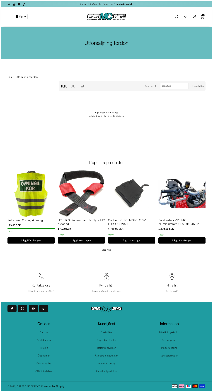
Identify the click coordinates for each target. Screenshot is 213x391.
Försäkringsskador (169, 332)
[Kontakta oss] (186, 17)
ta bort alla (118, 116)
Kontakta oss (41, 285)
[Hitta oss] (194, 17)
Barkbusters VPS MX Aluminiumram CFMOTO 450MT (179, 222)
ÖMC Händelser (43, 371)
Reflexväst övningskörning (25, 220)
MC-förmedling (169, 347)
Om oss (44, 332)
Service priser (169, 340)
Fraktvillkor (106, 332)
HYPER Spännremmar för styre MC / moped (81, 222)
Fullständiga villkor (106, 371)
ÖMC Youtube (43, 363)
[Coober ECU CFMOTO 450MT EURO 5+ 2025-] (131, 193)
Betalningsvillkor (106, 347)
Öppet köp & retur (106, 340)
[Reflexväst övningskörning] (31, 193)
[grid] (64, 86)
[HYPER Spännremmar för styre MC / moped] (81, 193)
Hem (9, 77)
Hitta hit (172, 285)
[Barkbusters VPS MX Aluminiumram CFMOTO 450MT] (182, 193)
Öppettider (44, 355)
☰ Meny (20, 17)
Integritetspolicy (106, 363)
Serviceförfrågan (169, 355)
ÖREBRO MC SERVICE (28, 386)
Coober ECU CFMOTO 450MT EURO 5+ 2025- (128, 222)
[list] (82, 86)
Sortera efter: (152, 86)
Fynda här (106, 285)
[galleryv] (73, 86)
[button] (176, 16)
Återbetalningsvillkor (106, 355)
